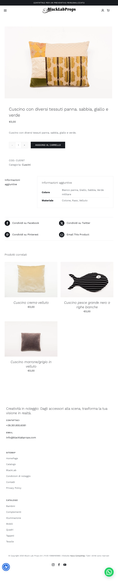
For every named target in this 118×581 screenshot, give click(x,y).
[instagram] (53, 564)
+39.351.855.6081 (16, 425)
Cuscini (26, 164)
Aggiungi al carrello (48, 145)
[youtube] (64, 564)
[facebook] (59, 564)
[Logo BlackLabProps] (59, 8)
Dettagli (47, 280)
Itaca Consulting (77, 556)
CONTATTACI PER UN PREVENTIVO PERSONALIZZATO (59, 3)
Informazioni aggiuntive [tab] (12, 182)
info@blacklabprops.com (21, 437)
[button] (109, 572)
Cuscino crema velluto (31, 303)
